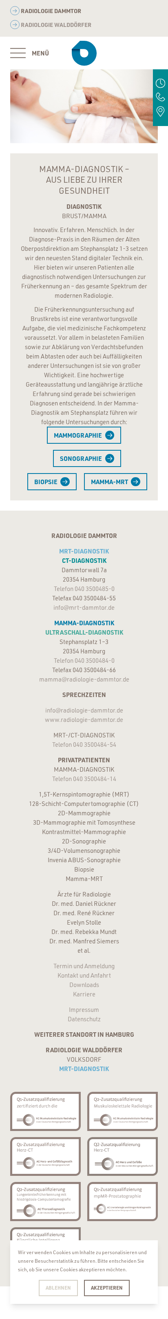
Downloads (84, 985)
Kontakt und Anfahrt (84, 975)
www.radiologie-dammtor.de (84, 720)
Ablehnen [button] (58, 1287)
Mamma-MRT (109, 482)
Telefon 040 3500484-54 (84, 744)
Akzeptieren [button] (107, 1287)
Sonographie (81, 458)
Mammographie (78, 435)
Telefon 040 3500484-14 (84, 779)
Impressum (84, 1010)
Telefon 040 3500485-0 (84, 589)
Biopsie (45, 482)
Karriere (84, 994)
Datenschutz (84, 1019)
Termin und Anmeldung (84, 966)
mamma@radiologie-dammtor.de (84, 679)
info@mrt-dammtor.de (84, 607)
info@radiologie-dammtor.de (84, 710)
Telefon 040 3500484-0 (84, 660)
